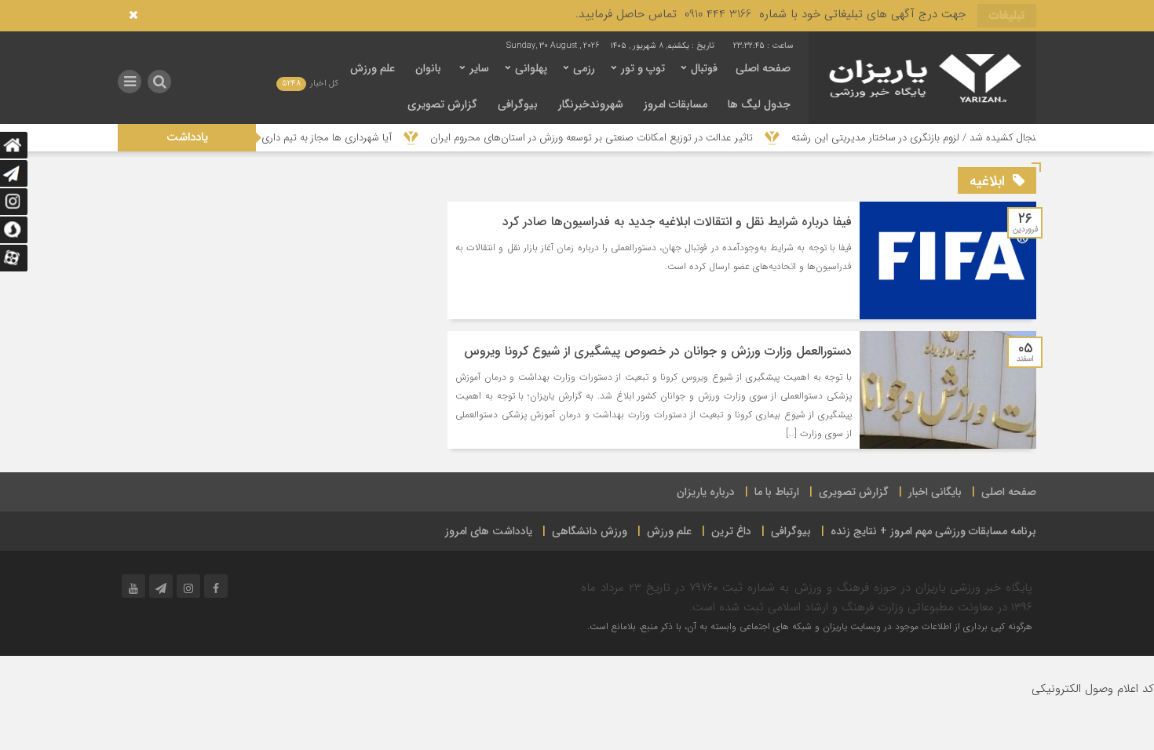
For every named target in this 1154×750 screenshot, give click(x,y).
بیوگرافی (518, 104)
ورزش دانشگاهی (589, 531)
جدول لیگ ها (759, 104)
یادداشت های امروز (488, 531)
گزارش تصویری (442, 104)
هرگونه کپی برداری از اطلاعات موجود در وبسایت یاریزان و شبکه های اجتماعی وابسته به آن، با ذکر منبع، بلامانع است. (809, 626)
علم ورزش (372, 68)
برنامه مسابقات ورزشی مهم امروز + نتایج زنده (933, 531)
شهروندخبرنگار (590, 104)
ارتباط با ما (776, 492)
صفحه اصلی (763, 68)
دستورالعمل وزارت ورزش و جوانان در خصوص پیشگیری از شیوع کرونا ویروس (658, 351)
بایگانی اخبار (935, 492)
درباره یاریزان (706, 492)
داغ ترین (731, 531)
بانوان (428, 68)
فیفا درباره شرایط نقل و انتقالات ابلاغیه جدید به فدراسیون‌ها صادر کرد (677, 221)
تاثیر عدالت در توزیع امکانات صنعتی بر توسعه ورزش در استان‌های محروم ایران (611, 137)
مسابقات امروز (675, 104)
